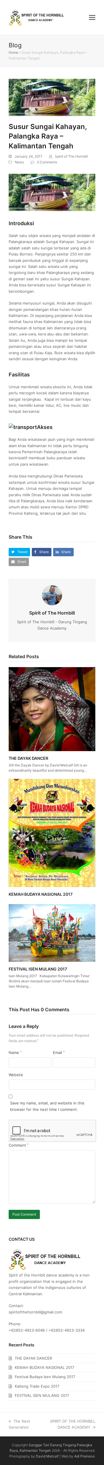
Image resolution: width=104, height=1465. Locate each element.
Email (59, 1052)
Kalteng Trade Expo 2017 (37, 1386)
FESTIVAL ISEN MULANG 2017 (38, 968)
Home (13, 52)
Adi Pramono (84, 1456)
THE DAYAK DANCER (28, 758)
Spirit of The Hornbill (71, 156)
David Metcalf (47, 1456)
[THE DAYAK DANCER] (52, 708)
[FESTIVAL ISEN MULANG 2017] (52, 932)
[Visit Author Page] (52, 594)
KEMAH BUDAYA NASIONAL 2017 (41, 894)
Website (16, 1074)
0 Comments (47, 162)
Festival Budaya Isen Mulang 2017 (45, 1376)
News (19, 162)
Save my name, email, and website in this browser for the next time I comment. (47, 1106)
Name (15, 1052)
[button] (92, 17)
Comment (19, 1145)
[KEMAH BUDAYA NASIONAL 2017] (52, 832)
